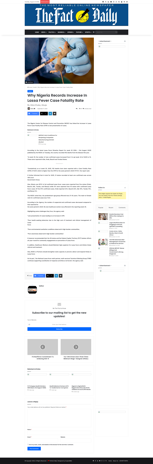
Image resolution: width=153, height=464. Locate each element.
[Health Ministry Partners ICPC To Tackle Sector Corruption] (59, 378)
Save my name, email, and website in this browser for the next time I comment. (51, 444)
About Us (115, 461)
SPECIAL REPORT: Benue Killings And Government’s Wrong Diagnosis (116, 251)
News (43, 32)
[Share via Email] (54, 113)
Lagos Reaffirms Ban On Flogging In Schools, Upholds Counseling (117, 224)
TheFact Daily (53, 461)
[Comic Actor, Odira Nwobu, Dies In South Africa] (103, 233)
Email (29, 437)
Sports (87, 32)
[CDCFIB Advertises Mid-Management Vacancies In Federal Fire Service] (103, 242)
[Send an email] (34, 108)
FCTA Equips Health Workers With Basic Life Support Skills (36, 387)
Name (29, 429)
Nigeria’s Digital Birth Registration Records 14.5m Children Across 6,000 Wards (81, 387)
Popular (100, 207)
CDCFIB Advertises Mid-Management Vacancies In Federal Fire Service (117, 241)
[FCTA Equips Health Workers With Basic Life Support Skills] (37, 378)
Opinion (70, 32)
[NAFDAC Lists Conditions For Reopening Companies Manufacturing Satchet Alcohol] (32, 137)
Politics (51, 32)
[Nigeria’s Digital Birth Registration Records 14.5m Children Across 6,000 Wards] (81, 378)
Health (35, 87)
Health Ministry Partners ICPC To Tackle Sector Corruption (59, 387)
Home (37, 32)
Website (63, 437)
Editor (32, 108)
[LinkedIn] (50, 113)
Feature (79, 32)
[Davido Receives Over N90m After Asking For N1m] (103, 216)
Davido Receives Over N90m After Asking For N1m (116, 216)
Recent (111, 207)
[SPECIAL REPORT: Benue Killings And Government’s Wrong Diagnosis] (103, 250)
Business (61, 32)
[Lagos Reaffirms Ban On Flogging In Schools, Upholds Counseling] (103, 225)
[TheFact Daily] (76, 15)
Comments (122, 207)
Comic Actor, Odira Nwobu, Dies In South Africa (116, 233)
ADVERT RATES (123, 461)
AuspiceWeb (68, 461)
